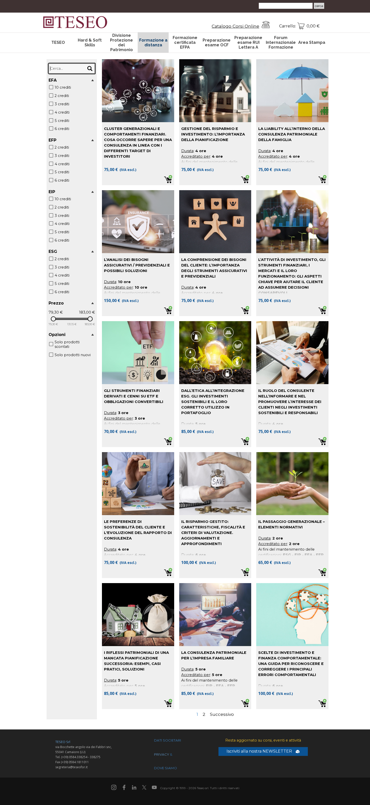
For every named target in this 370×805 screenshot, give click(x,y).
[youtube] (154, 787)
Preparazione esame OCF (217, 42)
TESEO (58, 42)
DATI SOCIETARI (167, 740)
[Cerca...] (90, 68)
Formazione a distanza (153, 42)
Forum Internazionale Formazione (281, 42)
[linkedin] (134, 787)
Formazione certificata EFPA (185, 42)
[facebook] (124, 787)
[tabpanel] (228, 26)
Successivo (222, 714)
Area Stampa (311, 42)
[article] (138, 122)
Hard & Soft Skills (90, 42)
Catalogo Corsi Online (235, 26)
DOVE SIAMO (165, 768)
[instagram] (114, 787)
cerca (319, 6)
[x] (144, 787)
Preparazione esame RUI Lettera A (248, 42)
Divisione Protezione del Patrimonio (121, 42)
